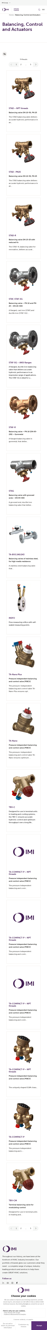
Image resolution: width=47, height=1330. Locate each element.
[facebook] (17, 1283)
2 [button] (20, 64)
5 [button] (30, 64)
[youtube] (8, 1283)
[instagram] (12, 1283)
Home (11, 15)
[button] (11, 64)
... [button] (25, 64)
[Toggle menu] (43, 9)
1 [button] (16, 64)
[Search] (39, 9)
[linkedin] (3, 1283)
